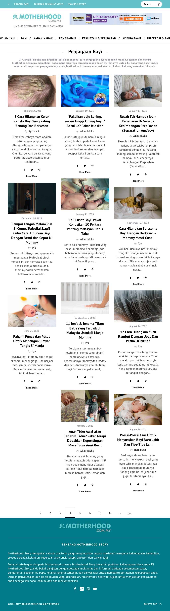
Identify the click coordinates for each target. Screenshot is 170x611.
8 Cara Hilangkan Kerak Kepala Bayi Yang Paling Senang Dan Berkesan (32, 121)
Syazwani (34, 131)
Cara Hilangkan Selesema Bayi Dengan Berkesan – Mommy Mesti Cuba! (138, 233)
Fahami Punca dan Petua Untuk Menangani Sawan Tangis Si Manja (31, 341)
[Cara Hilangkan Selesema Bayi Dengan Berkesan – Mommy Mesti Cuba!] (138, 203)
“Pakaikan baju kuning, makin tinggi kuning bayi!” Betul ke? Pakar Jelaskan (85, 121)
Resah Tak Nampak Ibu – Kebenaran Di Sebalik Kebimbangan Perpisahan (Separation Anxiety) (138, 123)
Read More (32, 176)
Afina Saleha (87, 131)
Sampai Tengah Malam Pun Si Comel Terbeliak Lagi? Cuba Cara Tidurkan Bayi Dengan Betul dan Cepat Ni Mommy (31, 233)
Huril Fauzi (140, 449)
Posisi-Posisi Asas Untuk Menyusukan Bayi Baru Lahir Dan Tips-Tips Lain (138, 439)
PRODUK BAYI (21, 4)
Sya (34, 247)
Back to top (150, 604)
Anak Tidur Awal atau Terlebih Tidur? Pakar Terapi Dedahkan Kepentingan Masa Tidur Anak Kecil (85, 438)
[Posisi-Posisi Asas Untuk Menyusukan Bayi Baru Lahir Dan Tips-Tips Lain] (138, 409)
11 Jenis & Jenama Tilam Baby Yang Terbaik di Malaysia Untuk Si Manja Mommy (85, 330)
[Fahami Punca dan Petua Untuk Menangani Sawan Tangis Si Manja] (32, 311)
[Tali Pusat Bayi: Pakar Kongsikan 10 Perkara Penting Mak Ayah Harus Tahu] (85, 194)
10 (129, 512)
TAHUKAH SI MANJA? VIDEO (48, 4)
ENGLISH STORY (77, 4)
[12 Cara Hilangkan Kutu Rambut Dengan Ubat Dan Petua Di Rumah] (138, 306)
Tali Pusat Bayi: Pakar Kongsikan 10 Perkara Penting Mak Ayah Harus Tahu (85, 227)
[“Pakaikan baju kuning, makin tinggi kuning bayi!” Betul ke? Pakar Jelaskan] (85, 91)
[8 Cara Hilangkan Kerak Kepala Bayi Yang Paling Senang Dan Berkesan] (32, 91)
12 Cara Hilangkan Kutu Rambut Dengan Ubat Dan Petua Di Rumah (138, 336)
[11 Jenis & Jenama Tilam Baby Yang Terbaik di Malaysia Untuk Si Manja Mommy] (85, 298)
